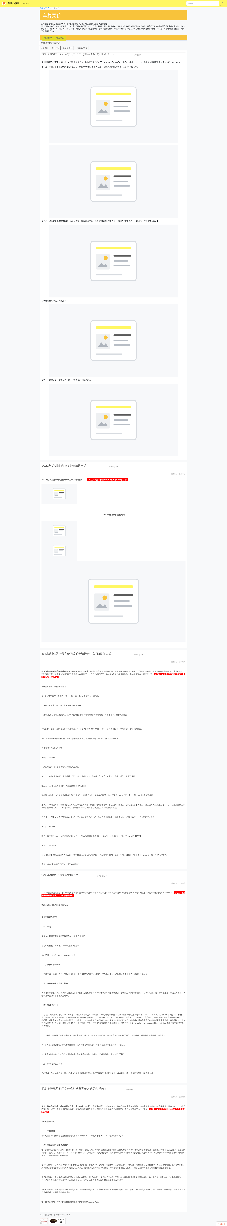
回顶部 (222, 1224)
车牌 (50, 8)
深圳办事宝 (13, 3)
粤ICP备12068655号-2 (61, 1215)
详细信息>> (139, 55)
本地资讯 (26, 3)
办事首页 (43, 8)
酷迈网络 (48, 1215)
